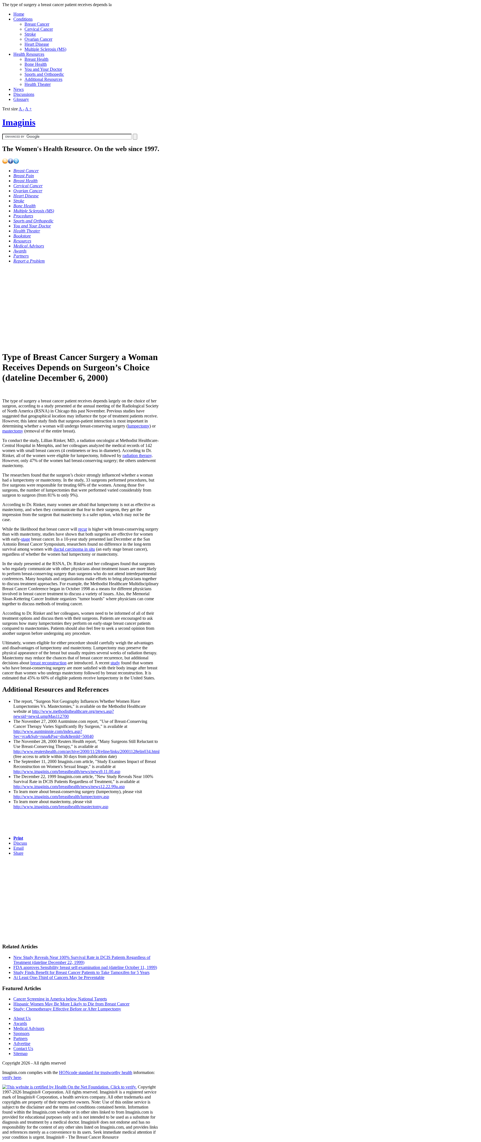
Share (18, 853)
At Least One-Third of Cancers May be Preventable (58, 977)
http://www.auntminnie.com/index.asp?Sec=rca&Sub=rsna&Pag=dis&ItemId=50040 (53, 734)
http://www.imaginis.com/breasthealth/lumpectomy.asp (61, 796)
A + (28, 108)
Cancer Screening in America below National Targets (60, 999)
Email (18, 848)
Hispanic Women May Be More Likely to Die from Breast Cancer (71, 1004)
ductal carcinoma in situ (74, 549)
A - (21, 108)
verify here (11, 1077)
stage (25, 539)
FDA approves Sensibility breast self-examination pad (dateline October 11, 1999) (85, 967)
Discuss (20, 843)
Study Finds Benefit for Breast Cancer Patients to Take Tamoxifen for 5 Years (81, 972)
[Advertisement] (75, 307)
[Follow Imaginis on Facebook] (10, 162)
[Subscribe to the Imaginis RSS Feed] (5, 162)
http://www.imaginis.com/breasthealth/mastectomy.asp (60, 806)
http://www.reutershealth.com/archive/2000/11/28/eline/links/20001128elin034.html (86, 751)
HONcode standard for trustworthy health (95, 1072)
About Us (22, 1018)
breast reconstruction (48, 662)
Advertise (21, 1043)
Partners (20, 1038)
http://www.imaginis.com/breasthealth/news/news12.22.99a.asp (69, 786)
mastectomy (12, 431)
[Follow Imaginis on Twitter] (16, 162)
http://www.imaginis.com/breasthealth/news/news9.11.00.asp (66, 771)
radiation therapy (137, 455)
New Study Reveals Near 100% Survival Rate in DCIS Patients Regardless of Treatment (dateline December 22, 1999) (81, 960)
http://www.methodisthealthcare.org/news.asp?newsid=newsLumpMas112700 (63, 714)
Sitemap (20, 1053)
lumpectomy (138, 426)
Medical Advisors (28, 1028)
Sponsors (21, 1033)
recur (82, 529)
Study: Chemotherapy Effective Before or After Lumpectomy (67, 1009)
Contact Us (23, 1048)
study (115, 662)
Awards (20, 1023)
